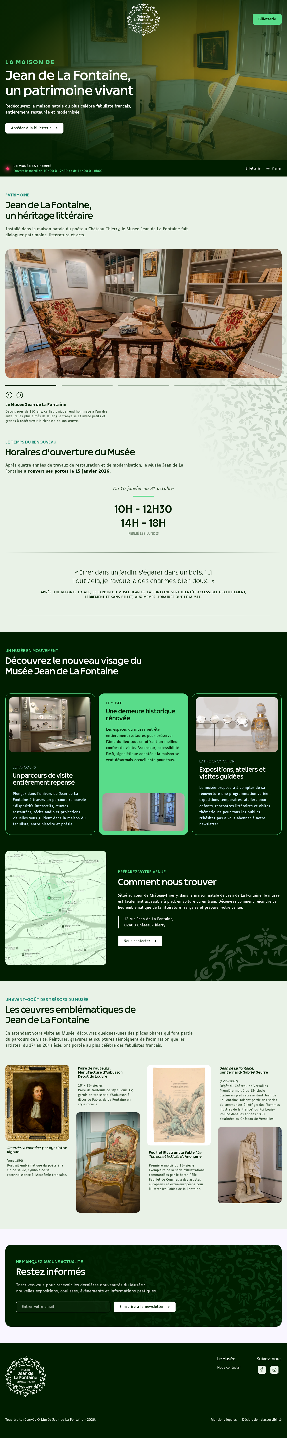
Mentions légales (224, 1419)
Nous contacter (229, 1367)
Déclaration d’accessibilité (262, 1419)
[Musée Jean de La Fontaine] (25, 1376)
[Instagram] (274, 1371)
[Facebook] (262, 1371)
